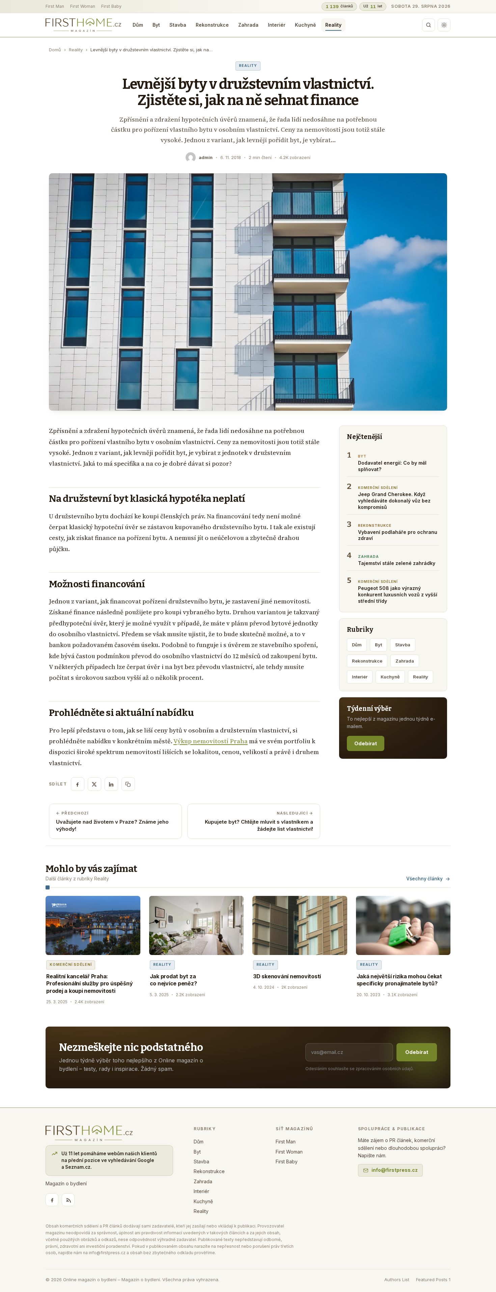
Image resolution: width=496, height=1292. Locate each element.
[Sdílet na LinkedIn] (111, 784)
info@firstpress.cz (394, 1170)
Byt (156, 25)
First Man (55, 6)
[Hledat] (428, 25)
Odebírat (365, 743)
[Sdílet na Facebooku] (77, 784)
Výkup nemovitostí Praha (210, 741)
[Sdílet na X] (94, 784)
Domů (55, 49)
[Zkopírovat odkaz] (128, 784)
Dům (138, 25)
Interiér (276, 25)
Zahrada (248, 25)
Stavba (177, 25)
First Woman (82, 6)
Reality (333, 25)
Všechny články (424, 878)
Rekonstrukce (212, 25)
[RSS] (68, 1199)
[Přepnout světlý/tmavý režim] (444, 25)
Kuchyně (305, 25)
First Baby (111, 6)
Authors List (396, 1279)
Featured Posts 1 (433, 1279)
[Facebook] (52, 1199)
